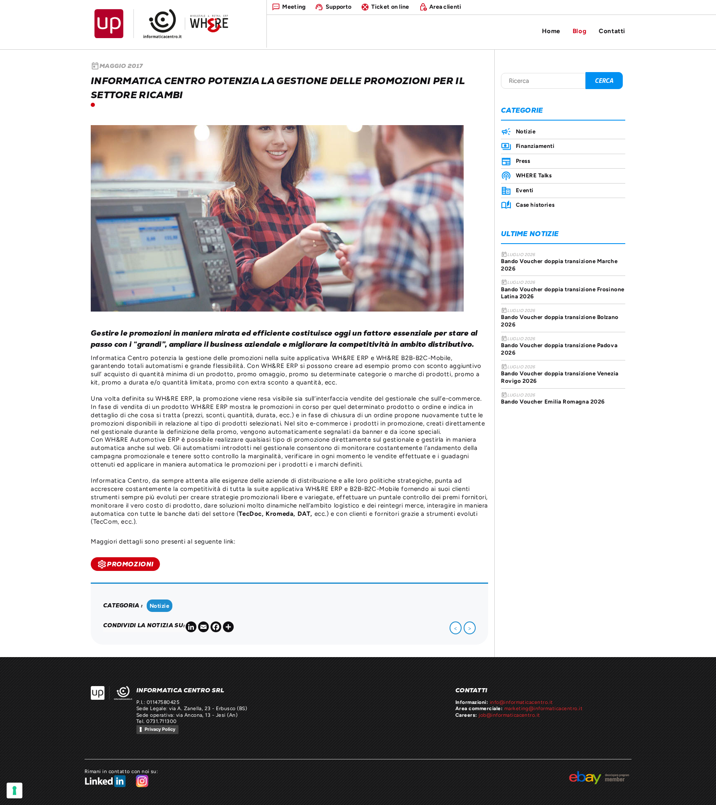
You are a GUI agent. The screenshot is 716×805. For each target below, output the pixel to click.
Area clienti (445, 6)
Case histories (535, 204)
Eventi (525, 190)
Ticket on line (390, 6)
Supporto (338, 6)
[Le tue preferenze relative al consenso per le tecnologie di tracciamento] (14, 790)
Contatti (612, 30)
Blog (579, 30)
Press (523, 160)
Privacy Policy (160, 729)
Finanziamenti (535, 146)
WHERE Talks (534, 175)
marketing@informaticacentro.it (543, 708)
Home (551, 30)
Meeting (293, 6)
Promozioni (125, 564)
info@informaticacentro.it (521, 702)
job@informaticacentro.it (509, 715)
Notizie (159, 605)
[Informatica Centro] (111, 693)
